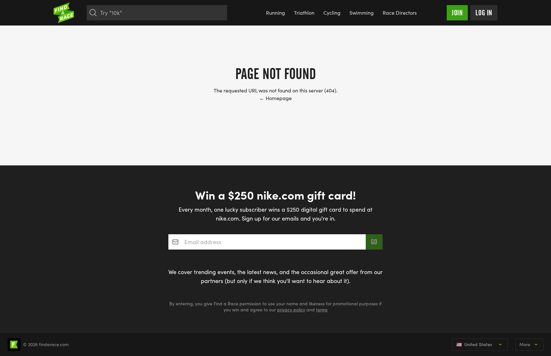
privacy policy (291, 310)
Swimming (361, 12)
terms (321, 310)
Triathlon (304, 12)
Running (275, 12)
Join (457, 12)
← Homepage (275, 98)
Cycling (332, 12)
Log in (483, 12)
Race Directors (400, 12)
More (524, 344)
